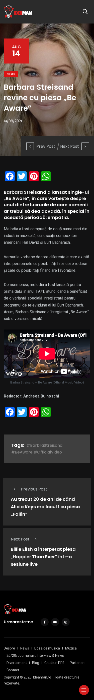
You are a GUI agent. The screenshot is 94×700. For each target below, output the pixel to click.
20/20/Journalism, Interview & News (35, 656)
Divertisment (17, 663)
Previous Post (34, 489)
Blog (35, 663)
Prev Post (45, 146)
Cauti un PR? (54, 663)
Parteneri (77, 663)
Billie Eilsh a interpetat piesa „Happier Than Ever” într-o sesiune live (43, 556)
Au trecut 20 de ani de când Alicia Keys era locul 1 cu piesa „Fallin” (45, 506)
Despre (9, 648)
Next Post (69, 146)
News (11, 74)
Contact (13, 670)
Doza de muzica (47, 648)
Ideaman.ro (42, 677)
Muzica (71, 648)
